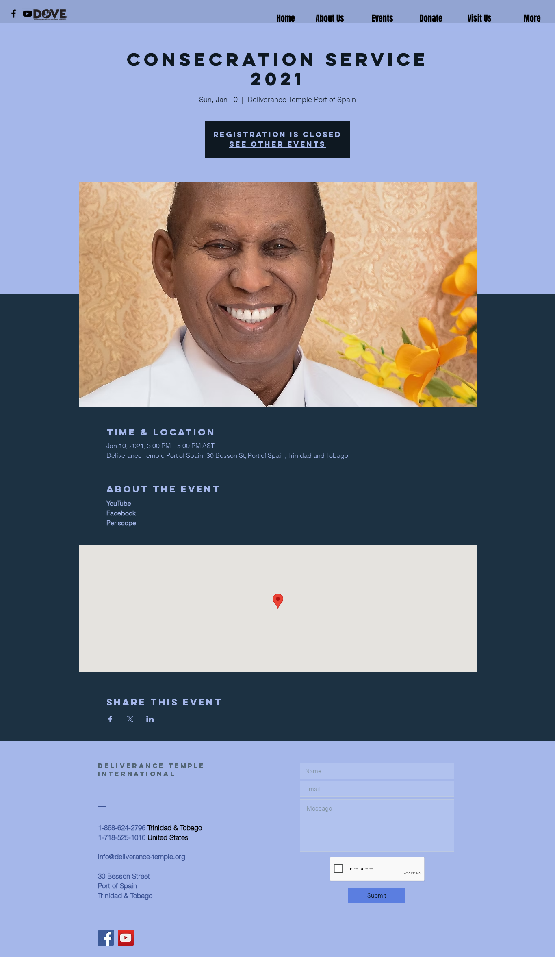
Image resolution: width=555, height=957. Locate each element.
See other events (277, 144)
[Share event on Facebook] (110, 719)
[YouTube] (27, 13)
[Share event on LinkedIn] (150, 719)
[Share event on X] (130, 719)
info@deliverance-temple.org (141, 856)
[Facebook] (13, 13)
